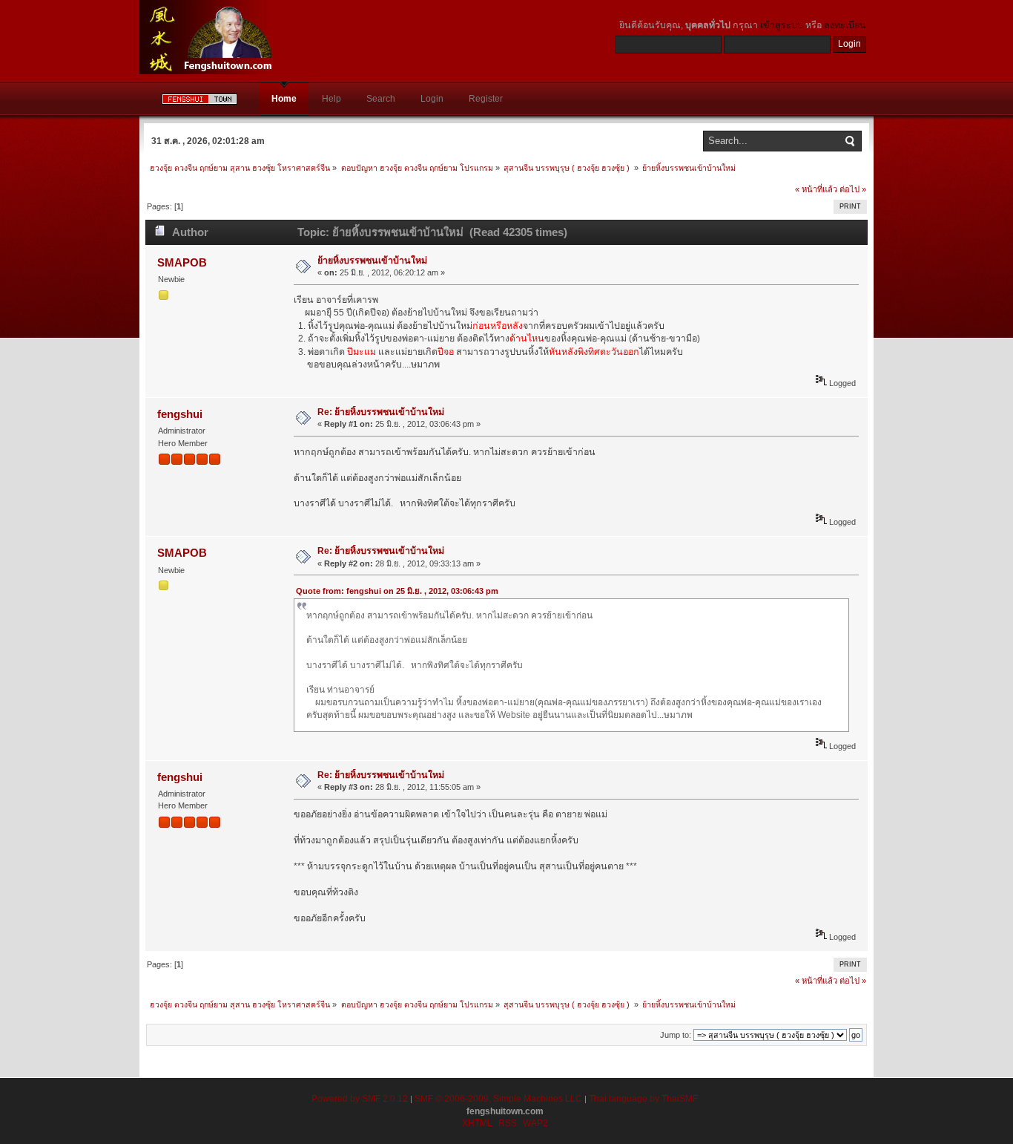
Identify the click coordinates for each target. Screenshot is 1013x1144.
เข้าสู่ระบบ (781, 25)
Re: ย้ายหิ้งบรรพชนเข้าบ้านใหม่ (380, 412)
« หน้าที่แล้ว (816, 189)
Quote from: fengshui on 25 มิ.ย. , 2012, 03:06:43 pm (397, 590)
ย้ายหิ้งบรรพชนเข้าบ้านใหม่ (372, 260)
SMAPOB (182, 262)
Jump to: (675, 1034)
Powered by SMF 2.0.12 (359, 1099)
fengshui (179, 414)
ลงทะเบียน (845, 25)
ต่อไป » (852, 189)
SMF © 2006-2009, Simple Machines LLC (498, 1099)
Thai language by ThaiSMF (643, 1099)
